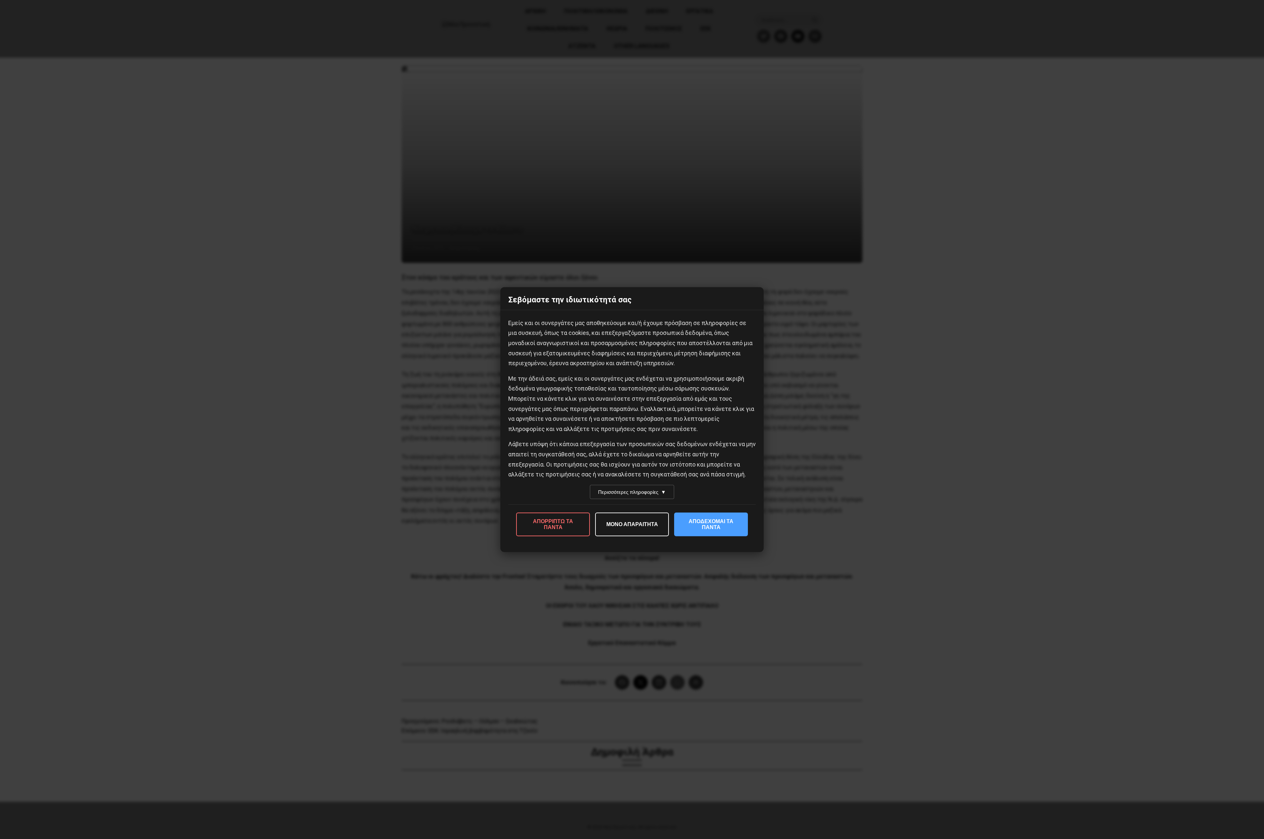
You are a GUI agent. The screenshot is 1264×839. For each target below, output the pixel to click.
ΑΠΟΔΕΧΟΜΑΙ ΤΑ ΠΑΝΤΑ (711, 524)
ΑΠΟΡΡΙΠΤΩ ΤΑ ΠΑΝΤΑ (553, 524)
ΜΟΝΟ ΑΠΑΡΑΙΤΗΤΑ (632, 524)
